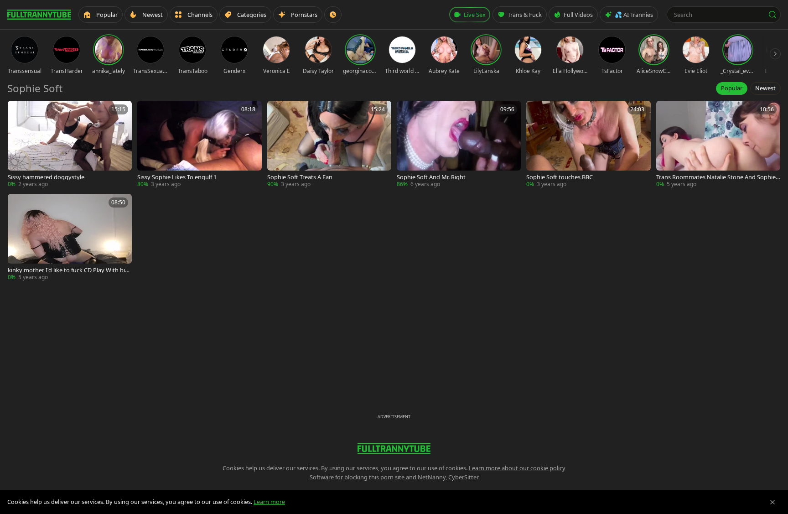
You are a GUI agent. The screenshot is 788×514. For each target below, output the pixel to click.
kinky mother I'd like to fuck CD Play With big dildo (68, 270)
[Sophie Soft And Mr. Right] (459, 144)
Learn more (269, 502)
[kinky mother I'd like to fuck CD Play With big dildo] (70, 237)
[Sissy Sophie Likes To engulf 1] (199, 144)
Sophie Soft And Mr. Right (431, 177)
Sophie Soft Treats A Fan (299, 177)
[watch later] (17, 110)
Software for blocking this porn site (358, 477)
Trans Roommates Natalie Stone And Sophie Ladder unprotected (718, 177)
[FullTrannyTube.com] (39, 15)
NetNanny (432, 477)
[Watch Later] (333, 14)
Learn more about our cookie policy (517, 468)
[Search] (772, 14)
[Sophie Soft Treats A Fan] (329, 144)
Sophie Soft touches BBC (559, 177)
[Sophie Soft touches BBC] (588, 144)
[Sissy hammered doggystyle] (70, 144)
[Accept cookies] (772, 502)
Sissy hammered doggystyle (46, 177)
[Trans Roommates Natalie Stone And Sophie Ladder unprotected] (718, 144)
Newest (765, 88)
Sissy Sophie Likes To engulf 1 (177, 177)
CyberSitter (463, 477)
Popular (731, 88)
